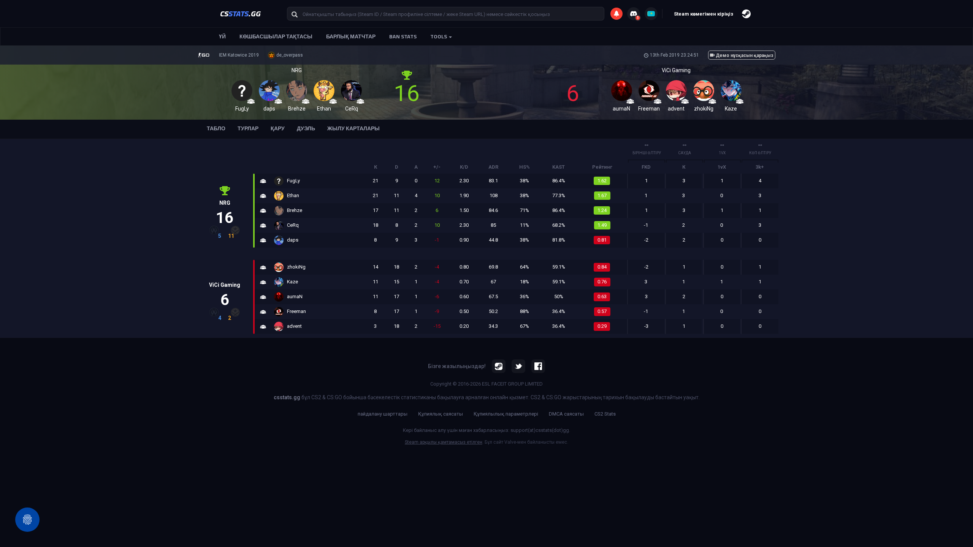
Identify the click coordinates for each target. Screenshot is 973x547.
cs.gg (240, 13)
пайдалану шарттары (382, 414)
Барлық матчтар (351, 36)
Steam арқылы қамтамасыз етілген (443, 442)
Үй (222, 36)
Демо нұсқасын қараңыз (744, 55)
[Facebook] (538, 366)
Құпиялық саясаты (440, 414)
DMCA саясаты (566, 414)
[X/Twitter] (518, 366)
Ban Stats (403, 36)
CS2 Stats (605, 414)
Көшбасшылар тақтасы (275, 36)
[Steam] (499, 366)
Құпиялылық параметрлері (506, 414)
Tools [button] (439, 36)
